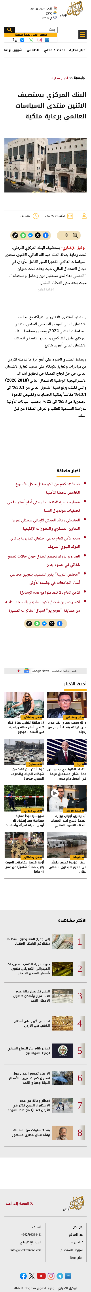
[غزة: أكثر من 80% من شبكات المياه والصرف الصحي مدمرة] (24, 752)
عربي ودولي (31, 810)
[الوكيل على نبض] (68, 1276)
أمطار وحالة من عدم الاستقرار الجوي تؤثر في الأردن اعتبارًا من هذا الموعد (29, 1105)
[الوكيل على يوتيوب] (41, 1276)
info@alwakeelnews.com (26, 1250)
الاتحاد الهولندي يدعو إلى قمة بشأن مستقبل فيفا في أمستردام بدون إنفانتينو (67, 774)
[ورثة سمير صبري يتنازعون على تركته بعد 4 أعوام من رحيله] (67, 705)
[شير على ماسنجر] (30, 235)
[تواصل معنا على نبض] (47, 40)
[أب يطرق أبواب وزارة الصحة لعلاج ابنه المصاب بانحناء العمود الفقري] (67, 798)
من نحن (78, 1227)
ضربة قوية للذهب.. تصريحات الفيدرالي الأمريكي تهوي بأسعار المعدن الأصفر (29, 969)
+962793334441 (31, 1235)
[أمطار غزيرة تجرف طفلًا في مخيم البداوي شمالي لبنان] (67, 845)
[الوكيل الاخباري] (74, 1203)
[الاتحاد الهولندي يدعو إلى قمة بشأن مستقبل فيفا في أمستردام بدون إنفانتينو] (67, 752)
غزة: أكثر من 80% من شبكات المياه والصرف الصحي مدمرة (27, 774)
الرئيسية (80, 78)
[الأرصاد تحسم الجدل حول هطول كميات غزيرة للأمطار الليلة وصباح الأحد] (62, 1078)
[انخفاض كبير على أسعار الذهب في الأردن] (62, 1023)
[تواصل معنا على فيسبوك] (22, 40)
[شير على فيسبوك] (46, 235)
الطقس (33, 50)
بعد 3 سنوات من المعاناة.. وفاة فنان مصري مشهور (30, 1132)
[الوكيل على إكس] (31, 1276)
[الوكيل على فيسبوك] (23, 1276)
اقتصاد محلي (54, 50)
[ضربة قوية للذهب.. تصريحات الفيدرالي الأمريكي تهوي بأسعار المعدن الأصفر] (62, 969)
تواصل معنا (75, 1242)
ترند (79, 764)
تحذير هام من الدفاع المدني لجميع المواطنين (29, 1050)
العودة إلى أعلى (17, 1204)
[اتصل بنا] (15, 40)
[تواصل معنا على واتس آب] (31, 40)
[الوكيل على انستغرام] (51, 1276)
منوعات (77, 857)
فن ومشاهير (73, 717)
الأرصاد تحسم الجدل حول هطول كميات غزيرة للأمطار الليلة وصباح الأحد (29, 1078)
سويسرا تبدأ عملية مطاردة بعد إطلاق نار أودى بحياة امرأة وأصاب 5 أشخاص (25, 821)
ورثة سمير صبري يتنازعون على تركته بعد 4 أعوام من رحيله (67, 727)
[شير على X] (38, 235)
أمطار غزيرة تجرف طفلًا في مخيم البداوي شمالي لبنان (68, 867)
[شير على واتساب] (23, 235)
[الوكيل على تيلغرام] (60, 1276)
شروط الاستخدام (72, 1250)
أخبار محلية (78, 50)
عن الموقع (76, 1235)
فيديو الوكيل (73, 810)
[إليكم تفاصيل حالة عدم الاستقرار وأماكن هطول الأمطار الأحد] (62, 996)
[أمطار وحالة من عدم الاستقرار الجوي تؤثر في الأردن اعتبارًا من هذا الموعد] (62, 1105)
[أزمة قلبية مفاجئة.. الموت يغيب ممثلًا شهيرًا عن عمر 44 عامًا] (24, 845)
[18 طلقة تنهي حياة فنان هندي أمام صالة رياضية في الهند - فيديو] (24, 705)
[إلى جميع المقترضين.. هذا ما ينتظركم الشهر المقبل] (62, 941)
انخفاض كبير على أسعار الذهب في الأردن (32, 1023)
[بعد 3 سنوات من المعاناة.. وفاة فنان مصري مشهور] (62, 1133)
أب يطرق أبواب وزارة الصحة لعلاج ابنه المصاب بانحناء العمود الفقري (69, 821)
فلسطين (34, 764)
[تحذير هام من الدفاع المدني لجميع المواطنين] (62, 1051)
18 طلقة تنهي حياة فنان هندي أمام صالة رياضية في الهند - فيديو (25, 727)
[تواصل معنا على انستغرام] (40, 40)
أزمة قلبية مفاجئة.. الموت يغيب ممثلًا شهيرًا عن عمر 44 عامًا (24, 867)
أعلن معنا (76, 1258)
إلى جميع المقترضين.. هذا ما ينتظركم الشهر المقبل (28, 941)
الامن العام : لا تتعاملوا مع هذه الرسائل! (50, 592)
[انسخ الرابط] (15, 235)
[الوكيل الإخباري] (72, 11)
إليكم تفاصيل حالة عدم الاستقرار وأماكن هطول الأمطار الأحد (31, 996)
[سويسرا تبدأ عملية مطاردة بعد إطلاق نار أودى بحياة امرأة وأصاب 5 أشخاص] (24, 798)
